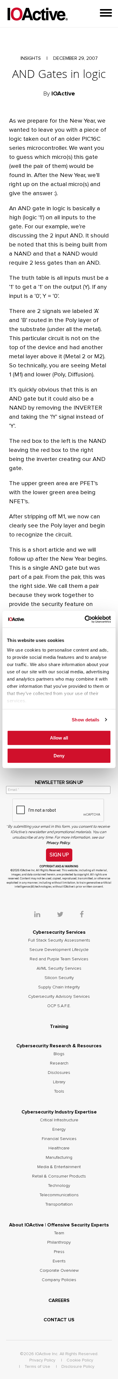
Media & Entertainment (59, 1167)
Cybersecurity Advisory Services (59, 996)
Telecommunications (59, 1195)
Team (59, 1233)
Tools (59, 1091)
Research (59, 1063)
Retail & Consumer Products (59, 1176)
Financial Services (59, 1139)
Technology (59, 1186)
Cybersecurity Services (59, 932)
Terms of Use (37, 1367)
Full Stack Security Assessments (59, 940)
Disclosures (59, 1073)
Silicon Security (59, 978)
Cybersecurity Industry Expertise (59, 1112)
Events (59, 1261)
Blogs (59, 1054)
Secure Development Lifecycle (59, 950)
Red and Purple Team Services (59, 959)
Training (59, 1026)
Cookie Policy (80, 1360)
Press (59, 1252)
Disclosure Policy (77, 1367)
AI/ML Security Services (59, 968)
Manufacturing (59, 1157)
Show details (85, 719)
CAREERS (59, 1300)
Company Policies (59, 1280)
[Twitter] (67, 915)
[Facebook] (82, 915)
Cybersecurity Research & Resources (59, 1045)
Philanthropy (59, 1242)
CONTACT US (59, 1319)
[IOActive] (37, 14)
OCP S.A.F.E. (59, 1006)
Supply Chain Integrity (59, 987)
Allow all (59, 737)
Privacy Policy (42, 1360)
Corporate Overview (59, 1270)
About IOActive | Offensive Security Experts (59, 1225)
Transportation (59, 1204)
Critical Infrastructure (59, 1120)
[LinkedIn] (44, 915)
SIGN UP (59, 855)
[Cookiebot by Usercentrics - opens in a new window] (85, 619)
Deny (59, 755)
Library (59, 1082)
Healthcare (59, 1148)
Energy (59, 1129)
